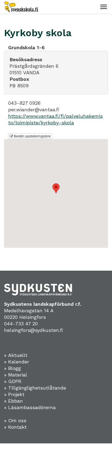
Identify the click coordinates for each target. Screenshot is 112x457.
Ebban (15, 401)
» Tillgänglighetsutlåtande (35, 388)
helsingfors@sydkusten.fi (33, 330)
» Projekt (14, 394)
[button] (103, 6)
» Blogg (12, 368)
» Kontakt (15, 427)
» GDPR (12, 381)
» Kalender (16, 362)
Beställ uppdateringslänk (32, 136)
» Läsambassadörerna (30, 407)
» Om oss (15, 420)
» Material (15, 375)
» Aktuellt (15, 355)
